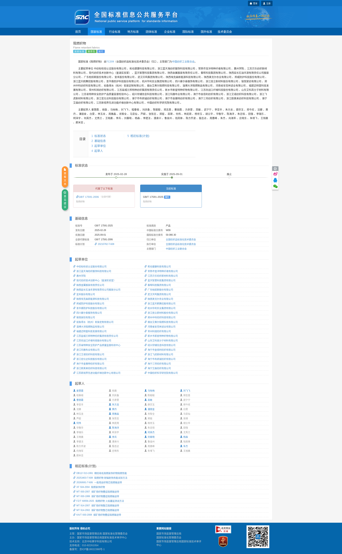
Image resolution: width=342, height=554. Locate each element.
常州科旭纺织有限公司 (159, 331)
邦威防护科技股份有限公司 (90, 303)
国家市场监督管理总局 (168, 533)
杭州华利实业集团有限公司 (161, 308)
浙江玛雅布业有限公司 (88, 349)
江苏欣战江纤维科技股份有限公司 (93, 340)
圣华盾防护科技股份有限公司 (91, 308)
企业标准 (169, 32)
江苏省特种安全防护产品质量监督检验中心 (98, 345)
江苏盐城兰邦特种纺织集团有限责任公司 (97, 336)
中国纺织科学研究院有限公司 (163, 373)
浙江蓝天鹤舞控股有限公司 (161, 303)
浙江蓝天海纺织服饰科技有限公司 (93, 271)
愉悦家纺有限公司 (85, 317)
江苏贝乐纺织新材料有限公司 (163, 275)
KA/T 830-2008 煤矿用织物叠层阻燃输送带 (98, 514)
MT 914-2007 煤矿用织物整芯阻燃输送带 (97, 505)
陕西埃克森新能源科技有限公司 (92, 299)
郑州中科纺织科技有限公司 (161, 317)
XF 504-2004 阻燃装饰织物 (90, 487)
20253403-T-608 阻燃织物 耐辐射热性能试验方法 (101, 477)
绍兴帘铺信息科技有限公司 (161, 345)
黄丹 (114, 409)
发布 (116, 174)
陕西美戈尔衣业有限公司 (160, 299)
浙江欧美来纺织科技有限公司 (91, 368)
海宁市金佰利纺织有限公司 (161, 349)
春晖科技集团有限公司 (159, 285)
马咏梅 (151, 390)
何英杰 (151, 432)
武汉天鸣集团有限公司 (159, 294)
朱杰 (185, 446)
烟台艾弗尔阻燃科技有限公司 (163, 322)
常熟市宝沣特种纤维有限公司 (163, 271)
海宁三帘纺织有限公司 (159, 363)
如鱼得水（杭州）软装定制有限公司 (94, 322)
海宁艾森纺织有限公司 (159, 368)
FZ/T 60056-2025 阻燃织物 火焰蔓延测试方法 (100, 501)
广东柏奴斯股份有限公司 (160, 289)
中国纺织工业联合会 (183, 61)
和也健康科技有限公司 (159, 266)
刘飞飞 (186, 390)
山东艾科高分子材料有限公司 (163, 340)
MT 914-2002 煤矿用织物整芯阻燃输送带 (97, 510)
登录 (254, 3)
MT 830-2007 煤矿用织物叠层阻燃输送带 (97, 491)
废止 (229, 174)
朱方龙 (115, 404)
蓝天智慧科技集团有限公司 (161, 280)
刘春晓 (151, 437)
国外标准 (206, 32)
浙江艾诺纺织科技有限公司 (90, 354)
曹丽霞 (79, 400)
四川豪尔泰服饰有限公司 (89, 312)
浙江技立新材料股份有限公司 (163, 312)
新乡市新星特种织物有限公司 (163, 336)
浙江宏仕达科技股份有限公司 (91, 359)
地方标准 (133, 32)
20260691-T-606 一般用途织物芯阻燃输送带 (99, 482)
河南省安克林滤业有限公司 (161, 326)
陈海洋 (115, 427)
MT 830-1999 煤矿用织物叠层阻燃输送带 (97, 496)
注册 (268, 3)
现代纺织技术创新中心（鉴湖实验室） (96, 280)
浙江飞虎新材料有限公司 (160, 354)
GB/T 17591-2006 (89, 196)
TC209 (110, 61)
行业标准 (114, 32)
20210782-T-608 (106, 244)
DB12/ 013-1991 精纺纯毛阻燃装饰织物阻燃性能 (101, 473)
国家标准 (96, 32)
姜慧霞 (79, 390)
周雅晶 (115, 413)
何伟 (78, 423)
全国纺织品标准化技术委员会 (181, 239)
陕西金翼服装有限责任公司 (90, 285)
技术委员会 (225, 32)
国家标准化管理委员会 (168, 537)
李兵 (114, 437)
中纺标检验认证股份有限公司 (91, 266)
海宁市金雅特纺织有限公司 (90, 363)
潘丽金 (151, 409)
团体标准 (151, 32)
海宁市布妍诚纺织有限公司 (161, 359)
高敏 (150, 400)
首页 (78, 32)
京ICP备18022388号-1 (92, 549)
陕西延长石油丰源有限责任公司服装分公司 (98, 289)
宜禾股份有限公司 (85, 294)
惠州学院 (81, 275)
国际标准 (188, 32)
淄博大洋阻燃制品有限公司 (90, 326)
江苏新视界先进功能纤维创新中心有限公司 (98, 373)
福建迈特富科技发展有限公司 (91, 331)
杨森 (185, 437)
